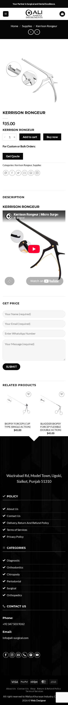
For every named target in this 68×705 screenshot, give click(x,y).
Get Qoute (13, 156)
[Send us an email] (18, 655)
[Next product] (30, 32)
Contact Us (23, 688)
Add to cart (30, 136)
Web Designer (38, 700)
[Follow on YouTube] (37, 655)
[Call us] (25, 655)
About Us (11, 688)
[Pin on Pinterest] (31, 173)
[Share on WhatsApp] (6, 173)
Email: (7, 632)
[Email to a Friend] (25, 173)
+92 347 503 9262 (14, 624)
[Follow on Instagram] (12, 655)
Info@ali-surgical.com (15, 637)
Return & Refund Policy (49, 688)
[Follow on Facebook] (6, 655)
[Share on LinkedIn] (37, 173)
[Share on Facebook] (12, 173)
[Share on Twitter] (18, 173)
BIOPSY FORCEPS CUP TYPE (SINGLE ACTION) (18, 425)
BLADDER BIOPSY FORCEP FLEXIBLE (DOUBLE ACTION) (50, 426)
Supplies (27, 26)
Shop (32, 688)
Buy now (52, 136)
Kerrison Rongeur (46, 26)
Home (14, 26)
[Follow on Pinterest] (31, 655)
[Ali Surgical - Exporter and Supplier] (34, 14)
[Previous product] (37, 32)
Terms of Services (34, 691)
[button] (6, 14)
